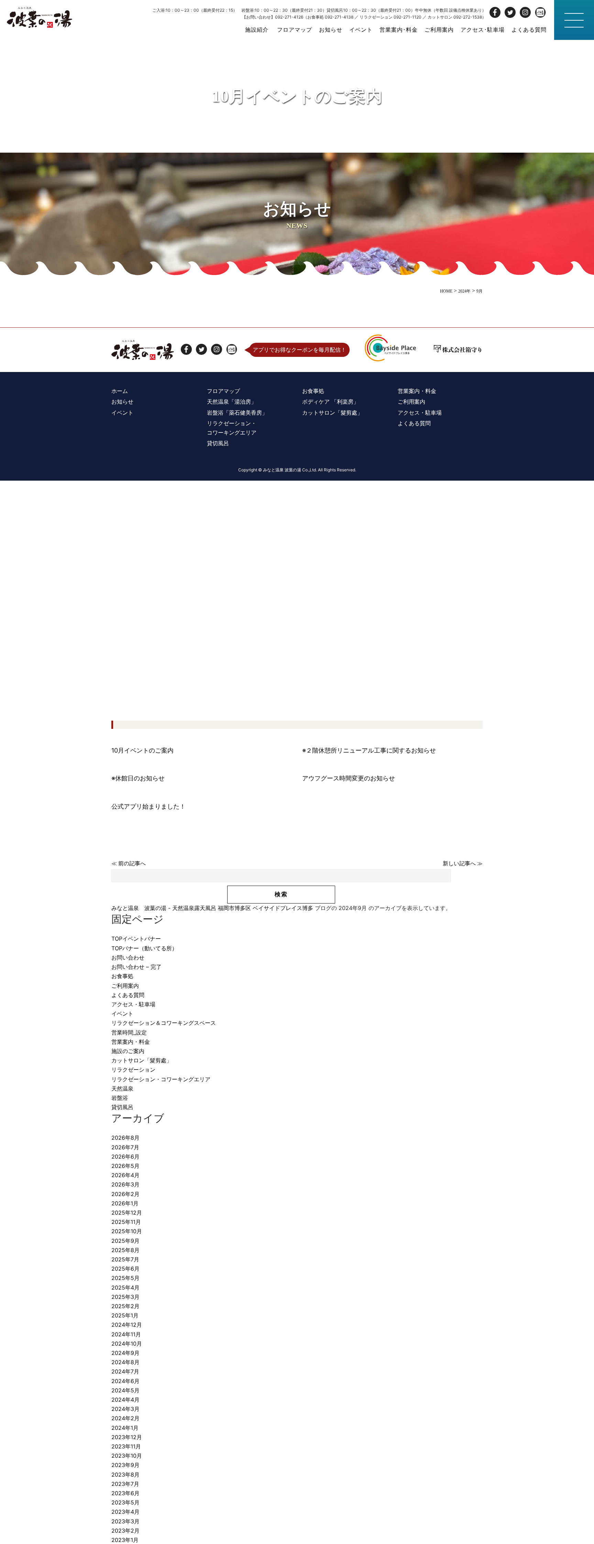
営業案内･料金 (399, 29)
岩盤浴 (119, 1097)
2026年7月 (125, 1147)
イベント (361, 29)
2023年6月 (125, 1493)
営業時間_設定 (129, 1032)
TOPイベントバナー (136, 938)
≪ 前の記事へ (128, 863)
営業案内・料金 (130, 1041)
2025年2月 (125, 1306)
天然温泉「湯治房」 (231, 401)
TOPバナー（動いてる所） (144, 948)
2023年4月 (125, 1511)
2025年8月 (125, 1250)
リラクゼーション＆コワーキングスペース (163, 1022)
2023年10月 (126, 1455)
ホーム (119, 390)
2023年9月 (125, 1464)
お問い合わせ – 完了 (136, 966)
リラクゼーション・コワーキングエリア (160, 1079)
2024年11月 (126, 1334)
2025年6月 (125, 1268)
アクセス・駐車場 (133, 1004)
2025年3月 (125, 1296)
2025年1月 (125, 1315)
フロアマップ (294, 29)
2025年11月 (126, 1221)
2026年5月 (125, 1165)
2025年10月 (126, 1231)
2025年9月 (125, 1240)
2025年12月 (126, 1212)
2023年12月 (126, 1437)
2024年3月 (125, 1408)
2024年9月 (125, 1352)
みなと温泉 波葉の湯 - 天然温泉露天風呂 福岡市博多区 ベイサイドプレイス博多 (212, 908)
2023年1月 (125, 1539)
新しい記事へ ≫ (463, 863)
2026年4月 (125, 1175)
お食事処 (122, 976)
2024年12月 (126, 1324)
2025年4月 (125, 1287)
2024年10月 (126, 1343)
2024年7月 (125, 1371)
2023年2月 (125, 1530)
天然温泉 (122, 1088)
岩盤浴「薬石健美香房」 (237, 412)
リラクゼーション (133, 1069)
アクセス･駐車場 (483, 29)
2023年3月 (125, 1521)
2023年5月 (125, 1502)
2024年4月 (125, 1399)
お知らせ (330, 29)
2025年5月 (125, 1277)
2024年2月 (125, 1418)
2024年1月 (125, 1427)
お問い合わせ (127, 957)
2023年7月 (125, 1483)
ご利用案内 (439, 29)
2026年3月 (125, 1184)
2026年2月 (125, 1194)
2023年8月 (125, 1474)
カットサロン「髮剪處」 (141, 1060)
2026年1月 (125, 1203)
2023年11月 (126, 1446)
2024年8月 (125, 1362)
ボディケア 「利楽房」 (330, 401)
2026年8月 (125, 1137)
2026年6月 (125, 1156)
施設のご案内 (127, 1051)
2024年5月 (125, 1390)
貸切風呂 (122, 1107)
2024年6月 (125, 1381)
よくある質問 (529, 29)
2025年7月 (125, 1259)
